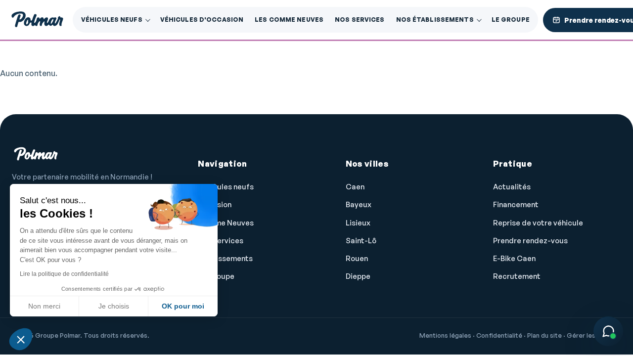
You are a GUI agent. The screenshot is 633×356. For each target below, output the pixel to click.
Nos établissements (435, 19)
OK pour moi (183, 306)
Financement (516, 204)
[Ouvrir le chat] (608, 331)
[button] (21, 339)
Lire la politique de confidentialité (64, 273)
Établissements (225, 258)
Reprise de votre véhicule (538, 222)
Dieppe (358, 276)
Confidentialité (499, 335)
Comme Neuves (226, 222)
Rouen (357, 258)
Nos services (359, 19)
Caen (355, 186)
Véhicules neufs (111, 19)
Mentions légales (445, 335)
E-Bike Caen (514, 258)
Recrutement (517, 276)
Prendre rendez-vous (530, 240)
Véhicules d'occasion (201, 19)
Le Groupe (511, 19)
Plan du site (544, 335)
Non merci (44, 306)
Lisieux (358, 222)
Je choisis (113, 306)
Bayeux (358, 204)
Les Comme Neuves (289, 19)
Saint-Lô (361, 240)
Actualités (512, 186)
